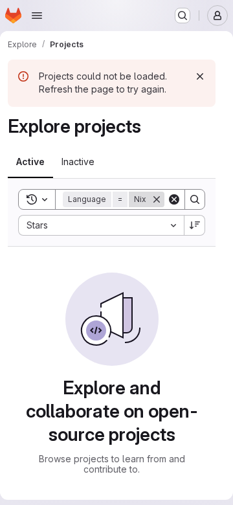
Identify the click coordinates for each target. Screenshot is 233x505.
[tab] (30, 162)
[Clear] (174, 199)
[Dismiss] (200, 76)
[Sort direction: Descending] (194, 225)
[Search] (194, 199)
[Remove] (156, 199)
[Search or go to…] (182, 15)
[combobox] (101, 225)
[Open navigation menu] (37, 15)
